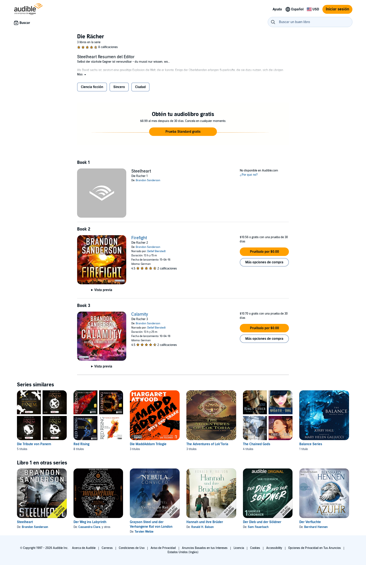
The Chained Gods (256, 444)
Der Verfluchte (310, 522)
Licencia (239, 548)
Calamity (139, 314)
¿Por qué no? (249, 175)
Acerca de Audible (84, 548)
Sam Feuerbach (258, 527)
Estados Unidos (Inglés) (183, 552)
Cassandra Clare (89, 527)
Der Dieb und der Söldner (262, 522)
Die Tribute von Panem (34, 444)
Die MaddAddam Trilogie (148, 444)
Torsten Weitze (144, 531)
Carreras (107, 548)
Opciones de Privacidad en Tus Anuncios (314, 548)
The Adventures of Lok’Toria (207, 444)
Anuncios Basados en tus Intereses (204, 548)
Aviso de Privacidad (163, 548)
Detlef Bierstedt (156, 251)
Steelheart (25, 522)
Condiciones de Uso (131, 548)
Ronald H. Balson (202, 527)
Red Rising (81, 444)
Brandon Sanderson (148, 180)
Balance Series (310, 444)
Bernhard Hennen (316, 527)
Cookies (255, 548)
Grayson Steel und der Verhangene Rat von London (151, 524)
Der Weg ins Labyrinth (89, 522)
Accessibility (274, 548)
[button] (82, 74)
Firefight (139, 237)
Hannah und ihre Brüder (204, 522)
